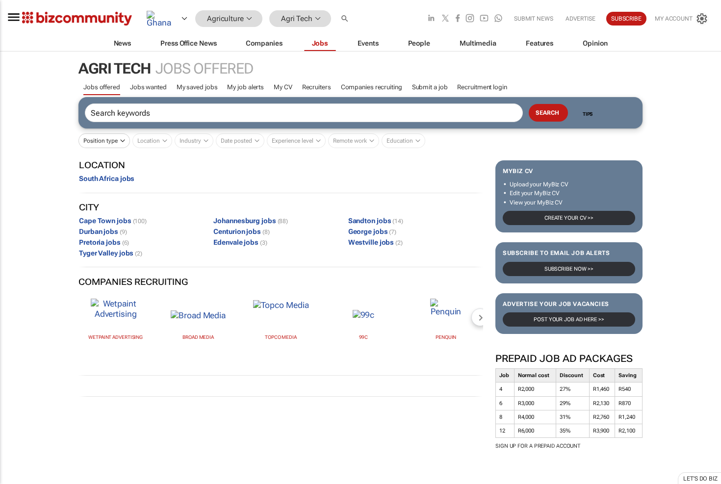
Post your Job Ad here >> (569, 319)
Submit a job (430, 87)
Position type (100, 140)
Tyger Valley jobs (110, 253)
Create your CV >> (568, 218)
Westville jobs (375, 242)
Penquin (446, 337)
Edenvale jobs (240, 242)
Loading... (18, 479)
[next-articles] (480, 317)
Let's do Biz (700, 478)
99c (363, 337)
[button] (346, 18)
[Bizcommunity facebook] (458, 18)
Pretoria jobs (104, 242)
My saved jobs (197, 87)
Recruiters (316, 87)
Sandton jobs (375, 221)
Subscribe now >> (568, 269)
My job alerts (245, 87)
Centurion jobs (241, 231)
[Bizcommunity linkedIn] (431, 18)
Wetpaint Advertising (115, 337)
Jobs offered (101, 87)
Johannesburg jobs (250, 221)
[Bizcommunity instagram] (470, 18)
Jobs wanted (148, 87)
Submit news (533, 18)
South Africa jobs (106, 178)
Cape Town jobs (113, 221)
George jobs (372, 231)
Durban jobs (103, 231)
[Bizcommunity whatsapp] (498, 18)
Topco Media (281, 337)
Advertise (580, 18)
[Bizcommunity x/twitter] (445, 18)
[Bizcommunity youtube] (484, 18)
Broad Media (198, 337)
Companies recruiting (371, 87)
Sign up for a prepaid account (537, 446)
